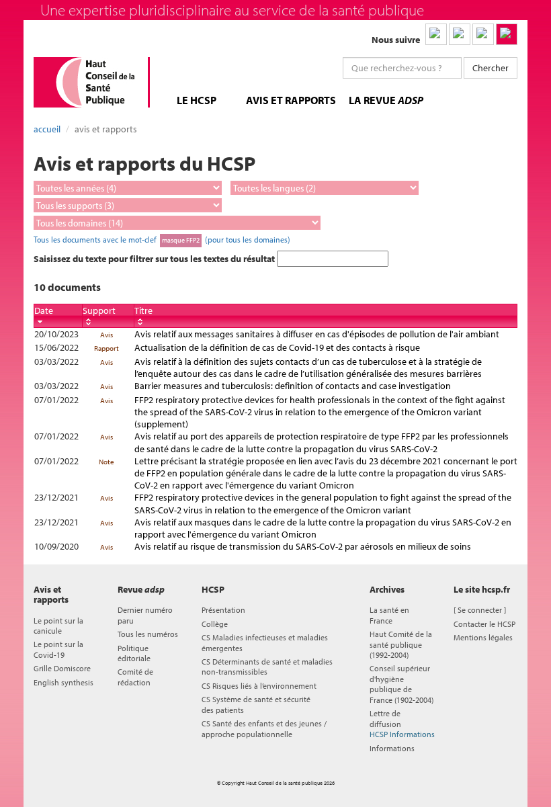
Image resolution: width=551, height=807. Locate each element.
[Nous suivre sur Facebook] (483, 34)
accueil (47, 129)
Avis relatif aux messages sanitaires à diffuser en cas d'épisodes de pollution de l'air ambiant (316, 334)
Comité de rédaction (135, 677)
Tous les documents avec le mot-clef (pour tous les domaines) (162, 239)
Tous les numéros (148, 634)
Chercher (490, 68)
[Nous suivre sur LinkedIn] (436, 34)
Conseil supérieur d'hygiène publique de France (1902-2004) (401, 683)
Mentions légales (483, 637)
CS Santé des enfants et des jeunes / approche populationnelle (264, 728)
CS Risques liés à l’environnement (259, 686)
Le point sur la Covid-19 (58, 649)
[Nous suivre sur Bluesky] (459, 34)
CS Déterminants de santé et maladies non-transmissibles (267, 666)
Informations (392, 748)
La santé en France (389, 615)
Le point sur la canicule (58, 625)
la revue (386, 100)
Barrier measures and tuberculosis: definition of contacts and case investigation (292, 386)
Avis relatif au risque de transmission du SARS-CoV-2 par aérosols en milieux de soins (302, 546)
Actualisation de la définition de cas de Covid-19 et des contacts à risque (277, 347)
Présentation (223, 610)
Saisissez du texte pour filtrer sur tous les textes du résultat (155, 259)
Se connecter (480, 610)
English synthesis (63, 682)
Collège (215, 624)
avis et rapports (291, 100)
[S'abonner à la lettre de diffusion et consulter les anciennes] (506, 34)
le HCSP (196, 100)
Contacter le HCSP (484, 624)
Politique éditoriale (134, 653)
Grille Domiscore (62, 668)
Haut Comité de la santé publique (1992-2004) (401, 644)
